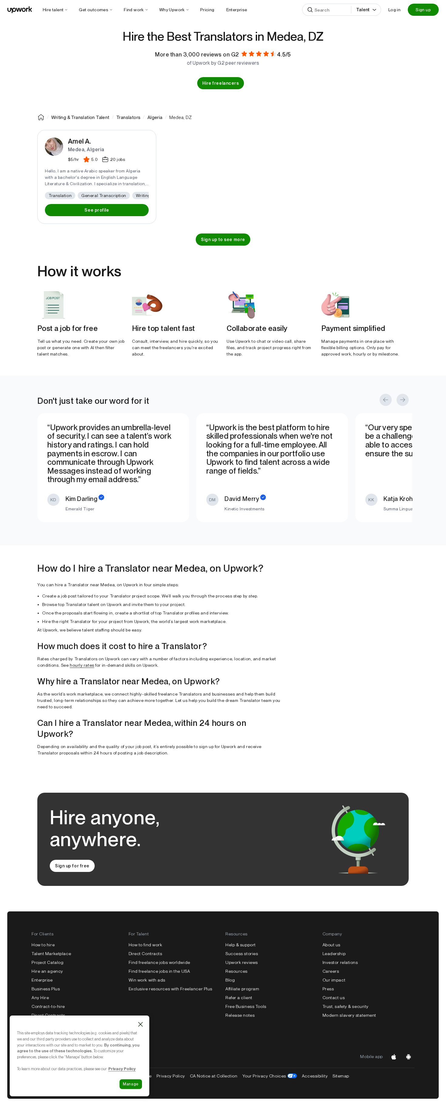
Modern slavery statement (349, 1015)
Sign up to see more (223, 239)
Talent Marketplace (51, 953)
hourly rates (82, 665)
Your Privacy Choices (269, 1076)
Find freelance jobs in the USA (159, 971)
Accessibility (315, 1076)
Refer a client (238, 997)
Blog (230, 980)
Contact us (334, 997)
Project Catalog (47, 962)
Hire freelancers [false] (220, 83)
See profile (96, 210)
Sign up (423, 9)
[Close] (140, 1024)
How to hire (43, 944)
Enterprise (42, 980)
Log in (394, 9)
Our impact (334, 980)
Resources (236, 971)
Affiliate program (242, 988)
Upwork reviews (241, 962)
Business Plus (46, 988)
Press (328, 988)
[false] (41, 117)
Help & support (240, 944)
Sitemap (341, 1076)
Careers (331, 971)
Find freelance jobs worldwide (159, 962)
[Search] (310, 9)
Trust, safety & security (346, 1006)
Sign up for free (72, 865)
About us (331, 944)
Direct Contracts (48, 1015)
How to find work (145, 944)
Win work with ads (147, 980)
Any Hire (40, 997)
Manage (131, 1084)
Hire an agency (47, 971)
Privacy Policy (171, 1076)
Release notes (240, 1015)
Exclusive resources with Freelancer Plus (170, 988)
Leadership (334, 953)
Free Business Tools (245, 1006)
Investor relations (340, 962)
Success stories (241, 953)
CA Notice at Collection (214, 1076)
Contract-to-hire (48, 1006)
